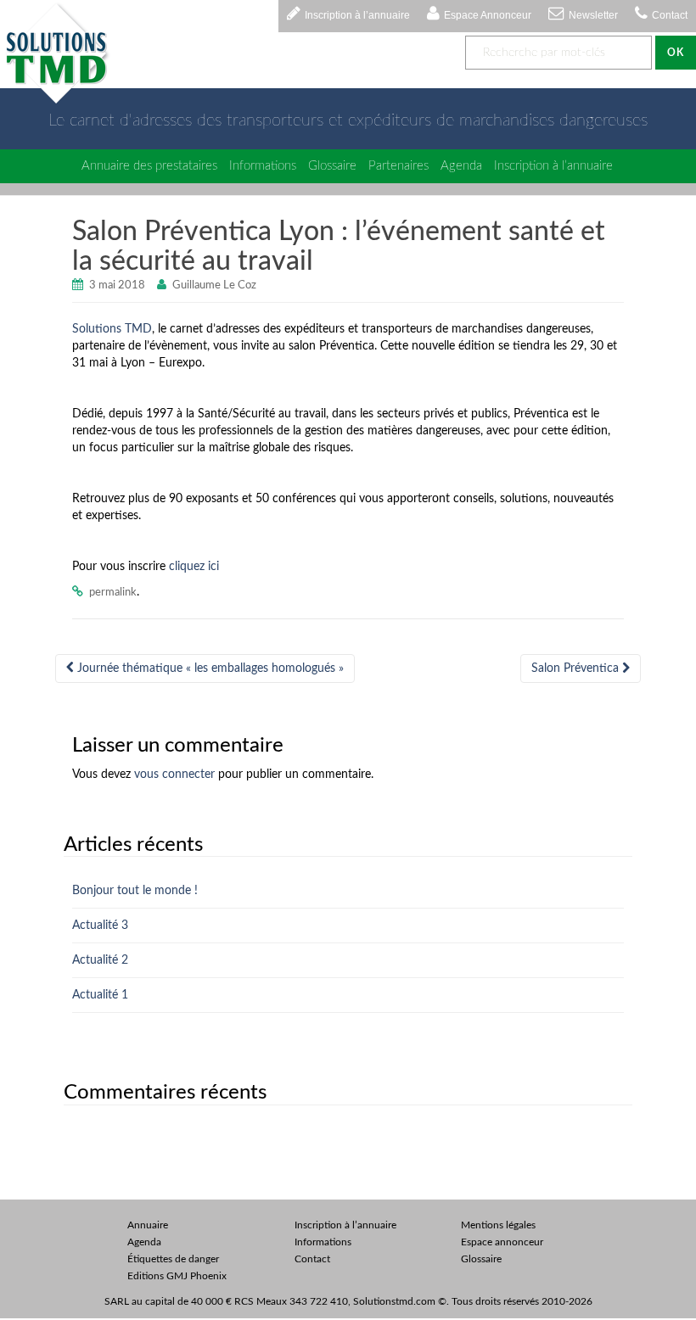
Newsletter (593, 15)
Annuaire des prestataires (149, 165)
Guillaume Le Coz (214, 285)
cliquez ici (194, 567)
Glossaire (332, 165)
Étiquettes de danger (173, 1259)
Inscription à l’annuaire (357, 15)
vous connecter (174, 774)
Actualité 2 (100, 960)
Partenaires (398, 165)
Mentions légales (498, 1225)
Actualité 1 (100, 995)
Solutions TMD (112, 329)
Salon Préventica (576, 668)
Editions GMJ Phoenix (177, 1276)
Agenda (461, 165)
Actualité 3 (100, 925)
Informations (262, 165)
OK (675, 53)
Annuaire (147, 1225)
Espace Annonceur (487, 15)
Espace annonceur (502, 1242)
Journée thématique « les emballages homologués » (209, 668)
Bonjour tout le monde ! (135, 891)
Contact (670, 15)
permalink (113, 592)
